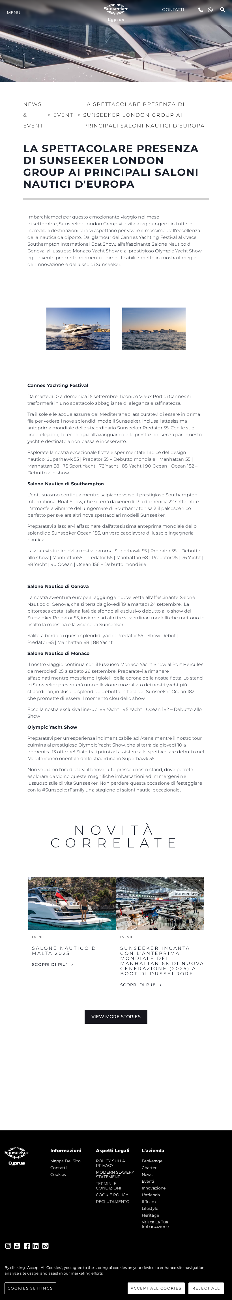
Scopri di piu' (49, 964)
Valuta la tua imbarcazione (155, 1224)
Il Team (149, 1201)
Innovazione (154, 1188)
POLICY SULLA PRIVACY (110, 1163)
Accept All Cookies (156, 1288)
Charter (149, 1167)
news (147, 1174)
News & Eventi (34, 115)
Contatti (173, 9)
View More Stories (116, 1016)
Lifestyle (150, 1208)
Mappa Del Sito (65, 1160)
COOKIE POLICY (112, 1194)
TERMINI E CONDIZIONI (108, 1186)
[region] (116, 1279)
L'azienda (151, 1194)
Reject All (206, 1288)
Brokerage (152, 1160)
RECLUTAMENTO (113, 1201)
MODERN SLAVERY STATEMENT (115, 1174)
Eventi (148, 1181)
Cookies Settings (30, 1288)
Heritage (150, 1215)
